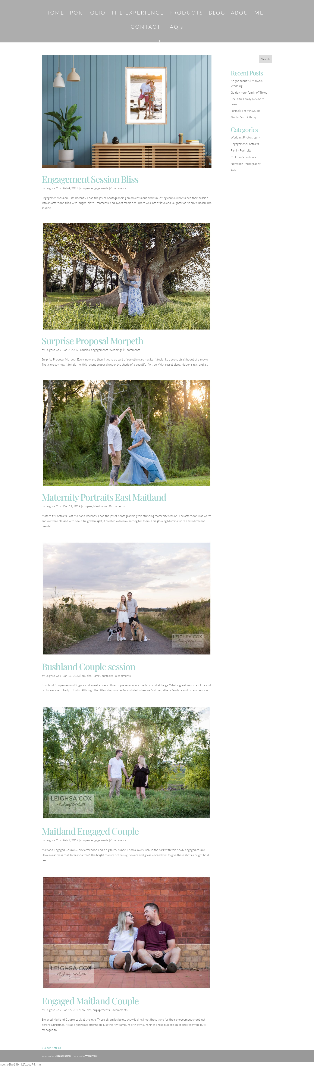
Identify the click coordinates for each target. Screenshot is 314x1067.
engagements (99, 188)
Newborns (100, 506)
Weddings (115, 350)
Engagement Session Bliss (90, 179)
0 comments (118, 188)
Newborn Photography (246, 163)
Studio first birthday (244, 117)
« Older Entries (51, 1047)
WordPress (91, 1055)
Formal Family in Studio (246, 110)
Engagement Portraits (245, 144)
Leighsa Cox (53, 188)
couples (85, 188)
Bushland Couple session (88, 666)
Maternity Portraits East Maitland (104, 497)
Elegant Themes (63, 1055)
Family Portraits (241, 150)
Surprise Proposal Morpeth (92, 340)
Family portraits (103, 675)
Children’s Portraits (243, 157)
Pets (233, 170)
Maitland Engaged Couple (90, 831)
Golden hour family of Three (249, 92)
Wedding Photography (245, 137)
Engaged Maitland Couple (90, 1000)
